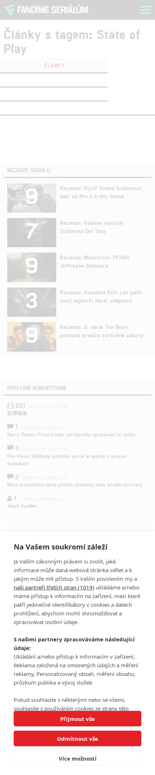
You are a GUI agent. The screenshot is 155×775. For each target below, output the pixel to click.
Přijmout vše (77, 718)
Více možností (78, 758)
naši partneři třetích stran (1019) (54, 587)
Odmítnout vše (77, 738)
